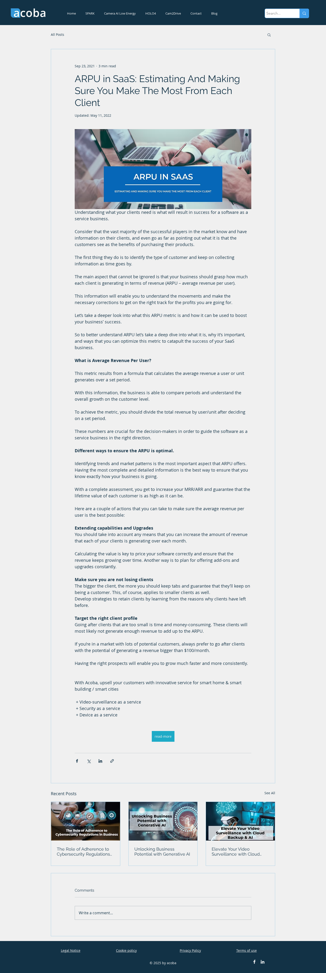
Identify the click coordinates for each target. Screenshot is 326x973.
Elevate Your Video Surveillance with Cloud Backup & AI (236, 852)
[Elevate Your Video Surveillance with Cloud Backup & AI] (240, 821)
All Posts (57, 34)
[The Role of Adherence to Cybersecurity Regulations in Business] (85, 821)
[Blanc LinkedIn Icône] (262, 961)
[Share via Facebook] (77, 761)
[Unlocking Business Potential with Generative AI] (163, 821)
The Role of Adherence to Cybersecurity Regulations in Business (83, 852)
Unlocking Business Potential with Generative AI (162, 852)
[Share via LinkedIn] (100, 761)
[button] (269, 35)
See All (269, 793)
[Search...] (304, 13)
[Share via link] (112, 761)
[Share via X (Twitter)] (88, 761)
